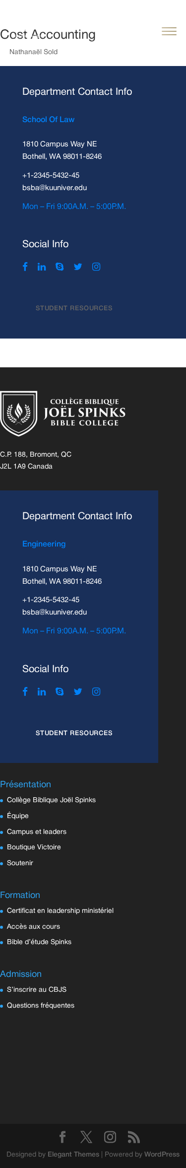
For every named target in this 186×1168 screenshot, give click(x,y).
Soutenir (20, 863)
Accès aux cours (33, 927)
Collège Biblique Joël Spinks (51, 800)
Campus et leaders (36, 832)
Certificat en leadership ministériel (60, 911)
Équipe (18, 816)
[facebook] (25, 268)
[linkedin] (42, 268)
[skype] (59, 268)
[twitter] (77, 268)
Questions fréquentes (40, 1006)
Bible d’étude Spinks (39, 942)
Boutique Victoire (34, 847)
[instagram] (96, 268)
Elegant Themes (73, 1155)
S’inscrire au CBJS (36, 990)
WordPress (162, 1155)
